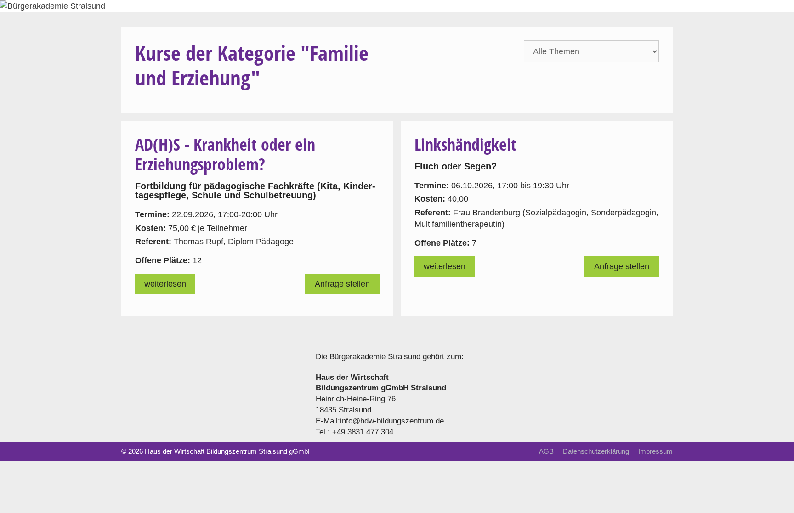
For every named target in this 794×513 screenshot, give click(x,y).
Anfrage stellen (342, 283)
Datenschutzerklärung (596, 451)
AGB (546, 451)
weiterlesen (165, 283)
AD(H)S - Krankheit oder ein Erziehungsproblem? (225, 154)
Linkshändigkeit (465, 144)
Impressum (655, 451)
